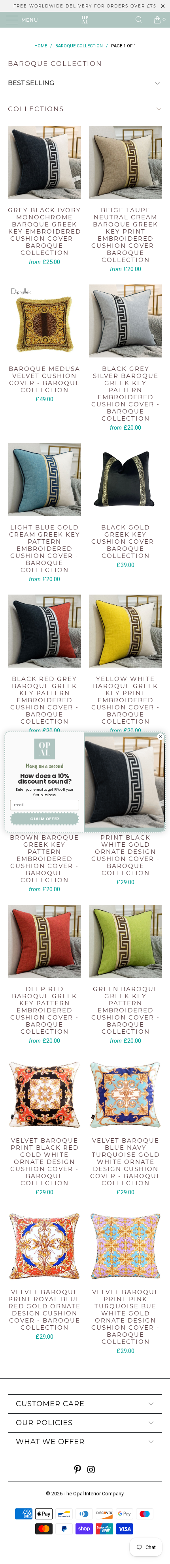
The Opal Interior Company (93, 1494)
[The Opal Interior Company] (85, 20)
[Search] (142, 19)
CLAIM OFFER (44, 819)
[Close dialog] (160, 736)
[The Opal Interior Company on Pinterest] (78, 1470)
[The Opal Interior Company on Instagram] (92, 1470)
